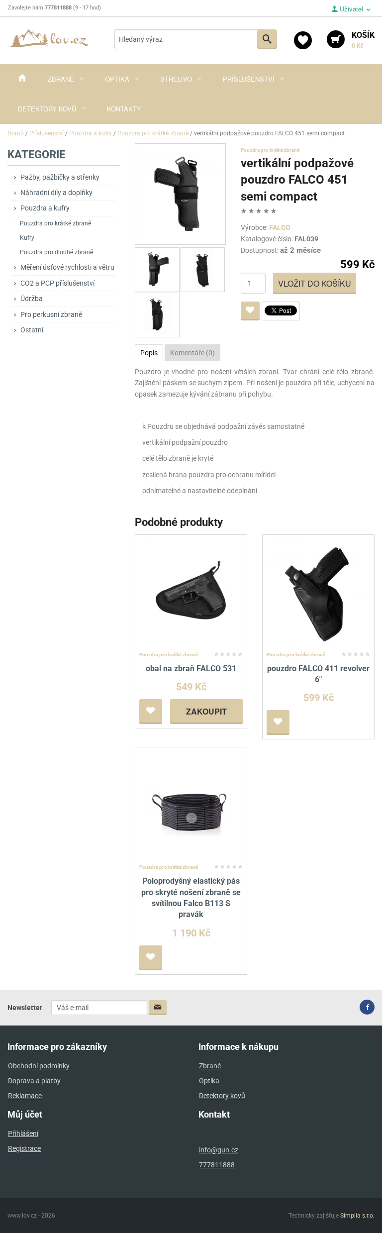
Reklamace (25, 1096)
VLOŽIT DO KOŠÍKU (314, 283)
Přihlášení (23, 1133)
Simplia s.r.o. (357, 1215)
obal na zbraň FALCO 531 (191, 668)
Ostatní (31, 330)
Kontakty (124, 108)
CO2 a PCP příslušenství (57, 283)
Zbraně (61, 79)
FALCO (279, 227)
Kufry (27, 237)
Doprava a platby (34, 1081)
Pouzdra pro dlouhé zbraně (56, 252)
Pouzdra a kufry (45, 208)
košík (363, 39)
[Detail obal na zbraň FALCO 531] (191, 593)
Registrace (24, 1148)
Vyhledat (267, 39)
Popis (149, 353)
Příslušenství (249, 79)
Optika (117, 79)
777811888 (217, 1165)
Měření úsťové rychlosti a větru (67, 267)
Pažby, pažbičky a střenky (59, 177)
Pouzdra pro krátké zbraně (55, 223)
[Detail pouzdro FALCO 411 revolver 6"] (318, 593)
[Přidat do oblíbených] (250, 311)
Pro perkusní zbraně (51, 314)
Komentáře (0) (192, 353)
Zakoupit (206, 711)
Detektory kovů (47, 108)
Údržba (31, 299)
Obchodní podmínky (39, 1066)
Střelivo (176, 79)
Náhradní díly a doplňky (56, 193)
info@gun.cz (218, 1150)
